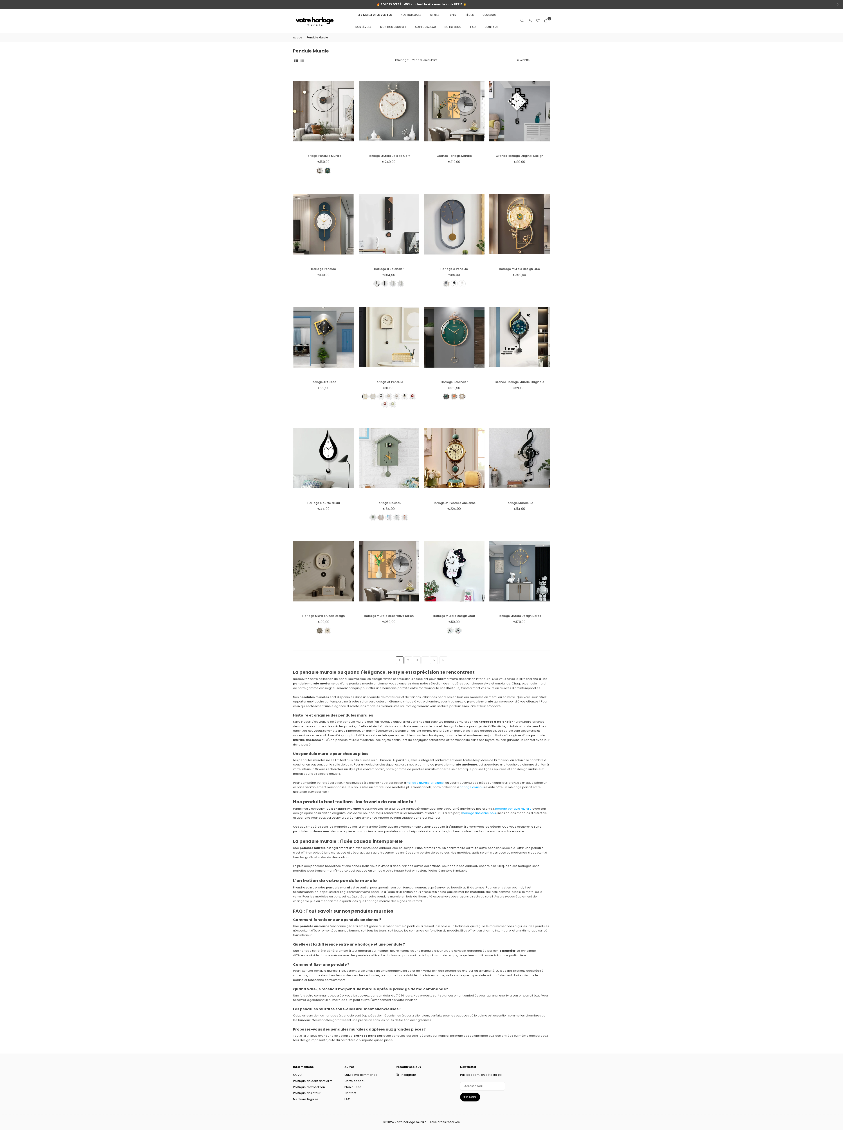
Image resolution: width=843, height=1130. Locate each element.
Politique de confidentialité (313, 1081)
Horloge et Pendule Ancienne (454, 503)
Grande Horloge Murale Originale (519, 382)
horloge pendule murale (513, 809)
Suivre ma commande (361, 1075)
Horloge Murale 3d (519, 503)
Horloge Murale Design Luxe (519, 269)
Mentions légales (305, 1099)
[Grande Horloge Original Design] (519, 111)
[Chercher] (522, 21)
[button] (546, 21)
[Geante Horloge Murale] (454, 111)
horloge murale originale (425, 783)
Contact (350, 1093)
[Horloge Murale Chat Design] (323, 571)
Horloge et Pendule (389, 382)
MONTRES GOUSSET (393, 27)
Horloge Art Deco (323, 382)
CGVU (297, 1075)
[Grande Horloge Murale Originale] (519, 337)
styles (435, 15)
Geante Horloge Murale (454, 156)
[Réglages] (530, 21)
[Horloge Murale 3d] (519, 458)
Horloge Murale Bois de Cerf (389, 156)
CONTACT (492, 27)
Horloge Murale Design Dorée (519, 616)
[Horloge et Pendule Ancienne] (454, 458)
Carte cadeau (425, 27)
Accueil (298, 37)
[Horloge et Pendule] (389, 337)
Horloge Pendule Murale (324, 156)
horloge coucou (472, 787)
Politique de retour (307, 1093)
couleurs (489, 15)
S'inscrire (470, 1097)
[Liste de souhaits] (538, 21)
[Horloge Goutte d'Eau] (323, 458)
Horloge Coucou (388, 503)
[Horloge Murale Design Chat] (454, 571)
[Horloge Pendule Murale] (323, 111)
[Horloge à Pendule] (454, 224)
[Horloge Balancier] (454, 337)
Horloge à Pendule (454, 269)
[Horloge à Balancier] (389, 224)
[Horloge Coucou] (389, 458)
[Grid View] (296, 60)
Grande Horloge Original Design (519, 156)
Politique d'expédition (309, 1087)
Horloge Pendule (323, 269)
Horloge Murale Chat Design (323, 616)
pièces (469, 15)
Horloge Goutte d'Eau (323, 503)
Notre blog (453, 27)
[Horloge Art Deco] (323, 337)
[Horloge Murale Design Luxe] (519, 224)
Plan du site (352, 1087)
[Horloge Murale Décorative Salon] (389, 571)
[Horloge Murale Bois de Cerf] (389, 111)
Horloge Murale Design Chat (454, 616)
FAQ (473, 27)
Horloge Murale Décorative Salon (389, 616)
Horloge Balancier (454, 382)
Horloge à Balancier (389, 269)
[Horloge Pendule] (323, 224)
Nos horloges (411, 15)
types (452, 15)
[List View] (302, 60)
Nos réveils (363, 27)
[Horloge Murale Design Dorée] (519, 571)
